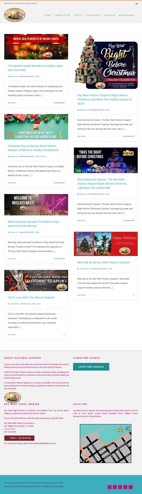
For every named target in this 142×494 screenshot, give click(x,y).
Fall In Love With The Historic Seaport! (31, 280)
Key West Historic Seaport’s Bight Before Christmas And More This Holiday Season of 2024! (101, 61)
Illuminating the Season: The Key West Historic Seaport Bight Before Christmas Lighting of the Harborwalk (101, 160)
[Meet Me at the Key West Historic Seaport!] (106, 244)
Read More (12, 103)
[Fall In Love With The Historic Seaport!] (36, 280)
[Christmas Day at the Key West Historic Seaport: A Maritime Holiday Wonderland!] (36, 127)
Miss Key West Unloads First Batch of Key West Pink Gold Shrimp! (31, 205)
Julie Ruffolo (84, 269)
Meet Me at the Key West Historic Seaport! (101, 244)
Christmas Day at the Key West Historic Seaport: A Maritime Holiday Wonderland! (31, 127)
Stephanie (13, 76)
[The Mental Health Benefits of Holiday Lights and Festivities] (36, 46)
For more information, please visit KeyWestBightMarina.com (30, 443)
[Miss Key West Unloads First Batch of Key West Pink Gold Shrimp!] (36, 204)
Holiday (43, 156)
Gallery (41, 47)
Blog (37, 76)
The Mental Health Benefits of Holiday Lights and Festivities (31, 47)
